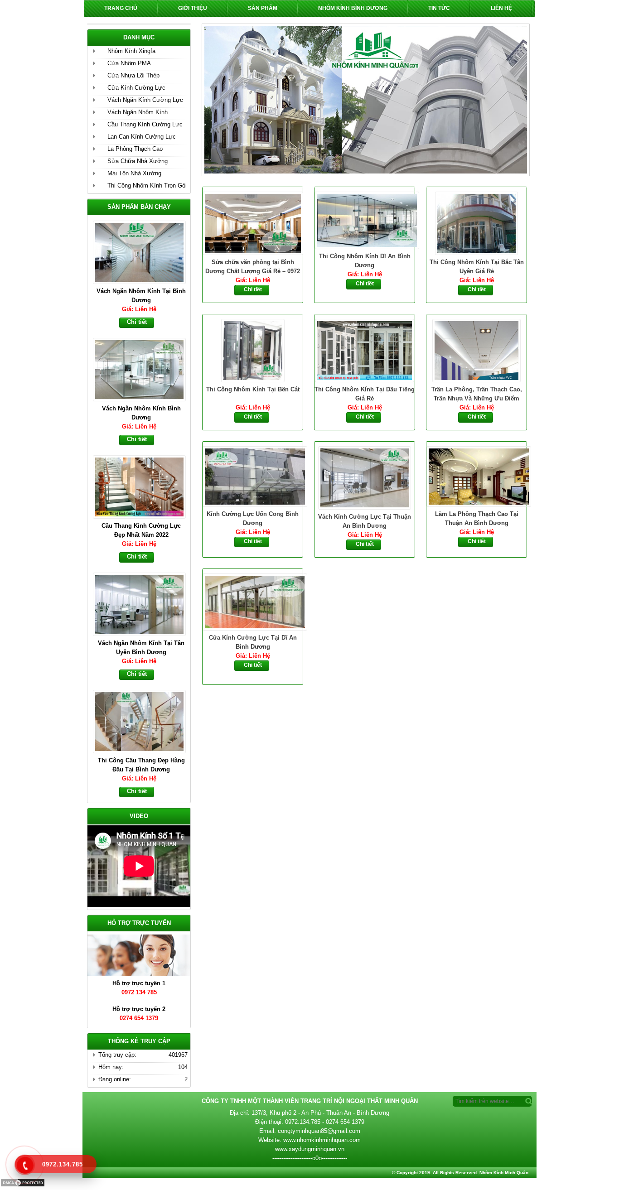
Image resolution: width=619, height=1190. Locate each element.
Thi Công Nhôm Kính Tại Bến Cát (253, 389)
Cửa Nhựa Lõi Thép (133, 75)
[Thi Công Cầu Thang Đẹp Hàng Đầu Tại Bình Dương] (143, 603)
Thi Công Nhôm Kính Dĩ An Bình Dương (365, 261)
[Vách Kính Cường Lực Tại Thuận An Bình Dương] (364, 477)
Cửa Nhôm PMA (129, 63)
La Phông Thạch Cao (135, 148)
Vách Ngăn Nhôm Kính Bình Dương (141, 296)
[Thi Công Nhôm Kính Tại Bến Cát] (253, 349)
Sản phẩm (262, 8)
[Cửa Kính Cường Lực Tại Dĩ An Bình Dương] (253, 601)
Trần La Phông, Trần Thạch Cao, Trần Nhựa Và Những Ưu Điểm (476, 394)
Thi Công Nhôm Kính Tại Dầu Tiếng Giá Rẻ (364, 394)
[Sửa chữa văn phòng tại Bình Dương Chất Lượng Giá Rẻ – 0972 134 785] (253, 222)
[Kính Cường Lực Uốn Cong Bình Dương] (253, 476)
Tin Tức (439, 8)
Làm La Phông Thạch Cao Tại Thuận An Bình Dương (476, 518)
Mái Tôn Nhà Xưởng (134, 173)
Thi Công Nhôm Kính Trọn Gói (147, 185)
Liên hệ (501, 8)
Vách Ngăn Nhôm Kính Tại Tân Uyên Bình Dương (141, 530)
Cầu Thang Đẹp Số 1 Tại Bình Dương (141, 765)
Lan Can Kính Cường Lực (141, 136)
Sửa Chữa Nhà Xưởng (137, 161)
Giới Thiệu (192, 8)
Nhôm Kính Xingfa (131, 51)
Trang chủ (120, 8)
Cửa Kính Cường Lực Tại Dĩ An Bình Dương (253, 642)
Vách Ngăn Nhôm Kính (137, 112)
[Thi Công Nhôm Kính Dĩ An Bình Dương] (364, 219)
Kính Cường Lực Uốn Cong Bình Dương (253, 518)
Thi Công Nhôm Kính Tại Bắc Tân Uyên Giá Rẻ (477, 267)
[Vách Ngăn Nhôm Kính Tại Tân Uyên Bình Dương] (143, 486)
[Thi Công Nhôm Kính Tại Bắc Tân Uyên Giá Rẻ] (476, 222)
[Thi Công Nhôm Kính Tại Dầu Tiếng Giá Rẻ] (364, 349)
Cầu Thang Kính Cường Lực (145, 124)
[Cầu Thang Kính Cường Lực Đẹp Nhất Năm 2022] (143, 368)
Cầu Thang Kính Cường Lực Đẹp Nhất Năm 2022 (141, 413)
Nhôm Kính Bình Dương (352, 8)
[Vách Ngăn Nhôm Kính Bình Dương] (143, 251)
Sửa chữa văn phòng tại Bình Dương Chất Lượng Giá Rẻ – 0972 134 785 (252, 267)
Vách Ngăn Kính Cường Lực (145, 99)
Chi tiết (253, 289)
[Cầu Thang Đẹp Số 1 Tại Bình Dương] (143, 720)
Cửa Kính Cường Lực (136, 87)
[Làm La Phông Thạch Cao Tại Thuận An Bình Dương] (476, 476)
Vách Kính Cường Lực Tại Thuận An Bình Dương (364, 521)
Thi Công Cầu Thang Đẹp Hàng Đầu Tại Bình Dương (141, 647)
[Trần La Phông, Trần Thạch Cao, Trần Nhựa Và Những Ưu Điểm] (476, 349)
